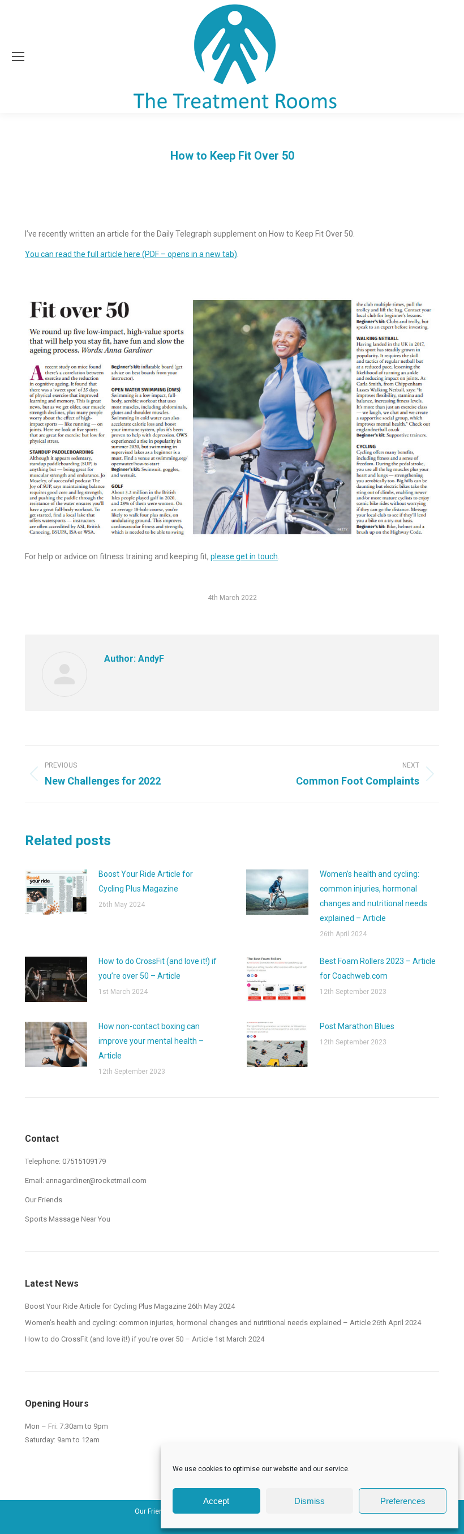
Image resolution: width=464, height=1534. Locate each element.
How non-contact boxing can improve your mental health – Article (151, 1041)
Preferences (403, 1501)
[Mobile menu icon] (18, 56)
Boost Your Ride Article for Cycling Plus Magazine (145, 881)
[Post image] (56, 892)
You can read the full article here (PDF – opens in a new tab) (131, 254)
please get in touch (244, 556)
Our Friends (43, 1200)
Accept (216, 1501)
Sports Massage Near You (67, 1219)
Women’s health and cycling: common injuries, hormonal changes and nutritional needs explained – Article (373, 896)
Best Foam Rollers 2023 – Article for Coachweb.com (378, 968)
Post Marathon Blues (357, 1026)
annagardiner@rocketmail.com (96, 1180)
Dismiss (309, 1501)
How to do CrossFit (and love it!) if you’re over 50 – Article (157, 968)
